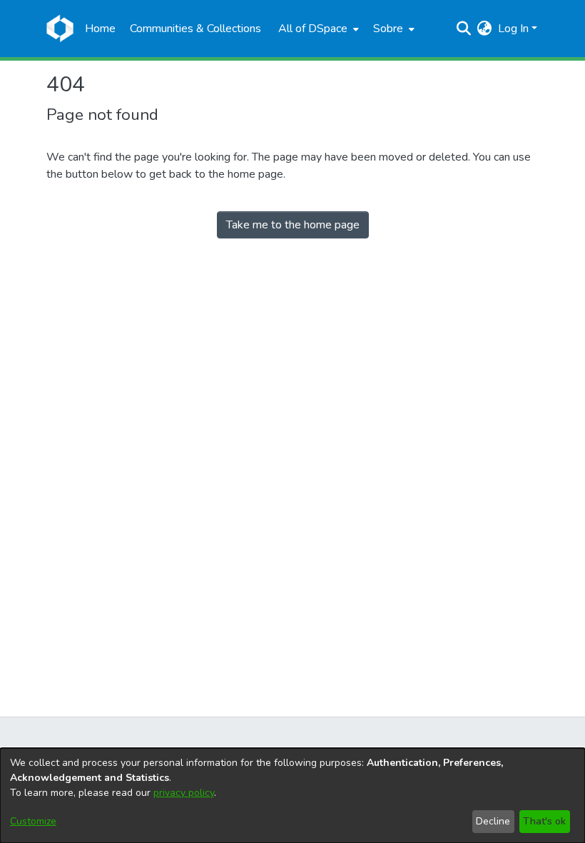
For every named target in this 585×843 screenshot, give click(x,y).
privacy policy (183, 792)
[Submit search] (464, 28)
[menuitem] (317, 28)
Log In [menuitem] (513, 28)
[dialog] (292, 795)
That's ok (544, 821)
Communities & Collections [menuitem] (195, 28)
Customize (33, 821)
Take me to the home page (293, 225)
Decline (493, 821)
